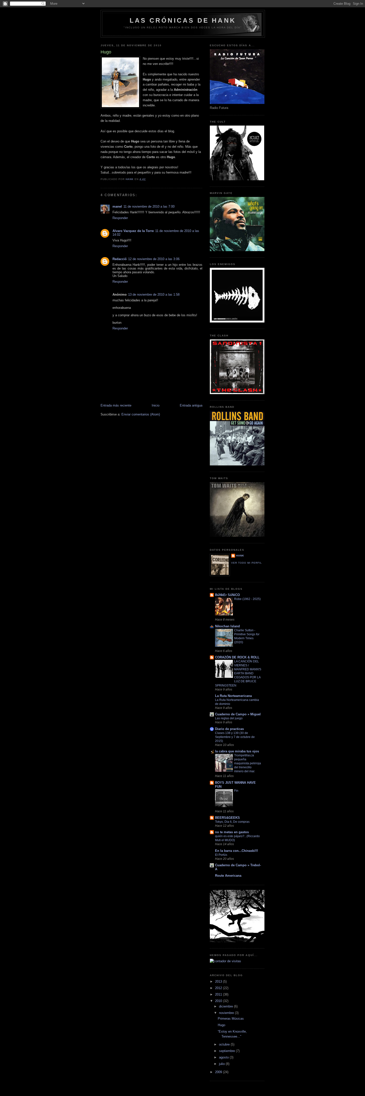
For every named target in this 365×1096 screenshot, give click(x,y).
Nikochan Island (227, 626)
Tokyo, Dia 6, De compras (232, 821)
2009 (219, 1072)
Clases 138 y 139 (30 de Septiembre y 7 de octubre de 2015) (235, 737)
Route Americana (228, 875)
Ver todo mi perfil (246, 562)
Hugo (221, 1025)
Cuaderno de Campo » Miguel (238, 714)
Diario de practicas (229, 729)
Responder (120, 218)
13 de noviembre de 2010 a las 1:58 (154, 294)
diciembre (226, 1006)
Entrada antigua (191, 405)
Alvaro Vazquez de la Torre (133, 231)
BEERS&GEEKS (227, 818)
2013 (219, 981)
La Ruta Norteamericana (233, 696)
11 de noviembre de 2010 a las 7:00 (149, 206)
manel (117, 206)
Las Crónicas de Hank (183, 20)
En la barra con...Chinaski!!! (236, 851)
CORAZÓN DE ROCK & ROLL (237, 657)
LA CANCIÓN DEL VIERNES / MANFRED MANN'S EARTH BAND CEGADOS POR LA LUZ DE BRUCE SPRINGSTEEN (238, 673)
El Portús (221, 855)
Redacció (119, 259)
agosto (224, 1057)
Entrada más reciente (116, 405)
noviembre (227, 1013)
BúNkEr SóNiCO (227, 595)
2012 (219, 988)
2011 (219, 994)
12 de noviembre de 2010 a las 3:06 (154, 259)
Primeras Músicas (231, 1018)
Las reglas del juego (229, 718)
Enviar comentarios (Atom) (140, 414)
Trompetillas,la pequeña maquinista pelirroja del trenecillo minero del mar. (247, 763)
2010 (219, 1001)
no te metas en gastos (232, 832)
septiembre (227, 1051)
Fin (236, 790)
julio (222, 1064)
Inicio (155, 405)
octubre (225, 1044)
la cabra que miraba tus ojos (237, 751)
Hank (240, 555)
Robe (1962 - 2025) (247, 599)
